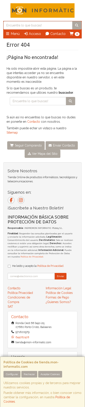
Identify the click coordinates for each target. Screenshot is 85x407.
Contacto (57, 34)
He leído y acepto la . (38, 265)
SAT (10, 306)
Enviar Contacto (63, 145)
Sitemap (12, 132)
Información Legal (58, 288)
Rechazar (29, 374)
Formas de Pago (57, 297)
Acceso (34, 34)
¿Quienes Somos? (58, 302)
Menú (15, 34)
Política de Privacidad (31, 256)
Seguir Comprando (28, 145)
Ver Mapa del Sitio (44, 153)
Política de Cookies (59, 293)
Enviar (60, 276)
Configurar (12, 374)
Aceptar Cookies (50, 374)
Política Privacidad (20, 293)
